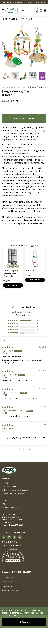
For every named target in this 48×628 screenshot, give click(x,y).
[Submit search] (35, 10)
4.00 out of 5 (30, 312)
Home (4, 19)
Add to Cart (13, 285)
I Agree (24, 622)
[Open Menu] (2, 10)
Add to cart (24, 118)
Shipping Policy (8, 586)
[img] (7, 347)
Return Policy (7, 581)
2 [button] (23, 449)
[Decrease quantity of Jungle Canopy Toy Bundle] (4, 109)
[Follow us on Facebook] (4, 537)
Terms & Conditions (10, 590)
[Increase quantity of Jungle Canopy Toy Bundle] (43, 109)
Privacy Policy (7, 577)
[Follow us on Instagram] (9, 537)
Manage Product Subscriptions (37, 2)
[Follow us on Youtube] (20, 537)
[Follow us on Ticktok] (14, 537)
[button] (33, 87)
